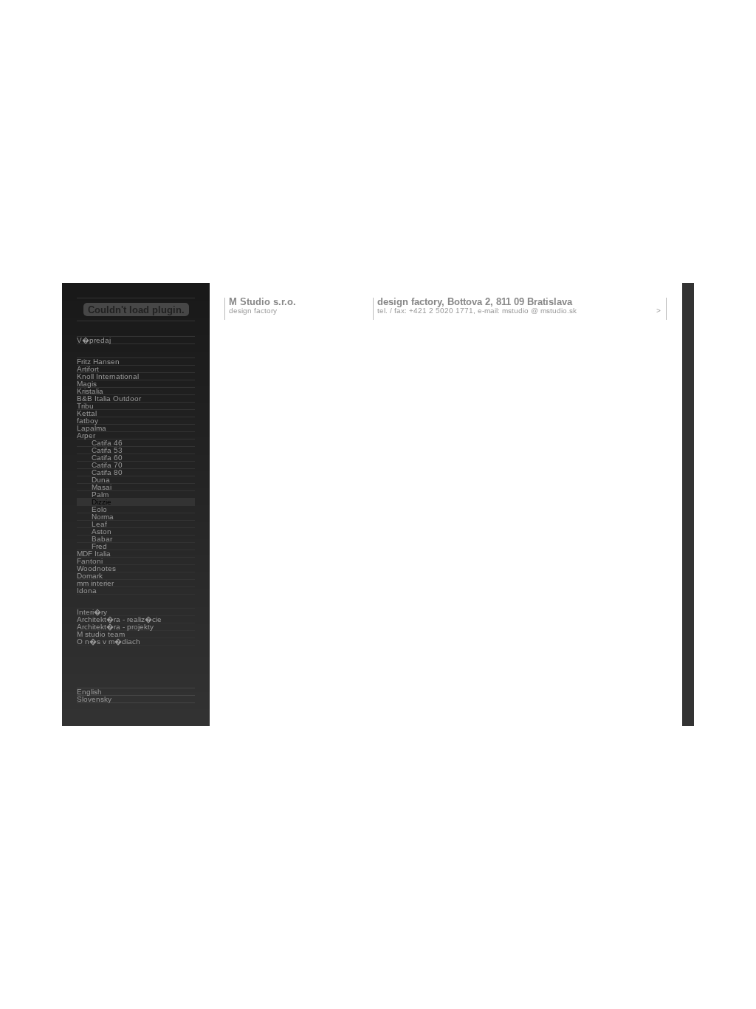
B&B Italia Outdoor (109, 398)
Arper (86, 435)
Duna (101, 480)
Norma (103, 517)
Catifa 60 (107, 458)
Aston (101, 531)
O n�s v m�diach (108, 641)
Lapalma (91, 428)
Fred (99, 546)
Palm (100, 494)
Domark (90, 576)
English (89, 692)
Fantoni (90, 561)
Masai (101, 487)
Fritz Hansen (98, 362)
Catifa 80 (107, 472)
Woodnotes (96, 568)
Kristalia (90, 391)
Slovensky (94, 699)
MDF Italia (94, 554)
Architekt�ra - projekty (115, 627)
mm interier (95, 583)
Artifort (88, 369)
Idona (87, 590)
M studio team (101, 634)
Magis (87, 384)
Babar (102, 539)
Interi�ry (92, 612)
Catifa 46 (107, 443)
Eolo (99, 509)
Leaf (99, 524)
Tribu (85, 406)
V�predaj (94, 340)
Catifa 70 (107, 465)
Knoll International (108, 376)
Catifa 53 (107, 450)
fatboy (87, 421)
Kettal (87, 413)
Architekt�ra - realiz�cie (119, 619)
